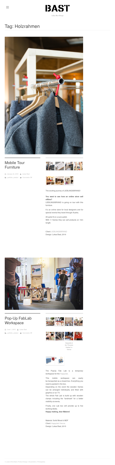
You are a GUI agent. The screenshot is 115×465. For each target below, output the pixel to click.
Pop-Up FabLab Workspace (18, 320)
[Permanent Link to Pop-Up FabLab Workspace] (44, 284)
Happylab (64, 373)
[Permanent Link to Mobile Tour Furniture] (44, 95)
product (15, 177)
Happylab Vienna (58, 423)
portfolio (10, 177)
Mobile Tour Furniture (15, 165)
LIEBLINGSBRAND (59, 231)
